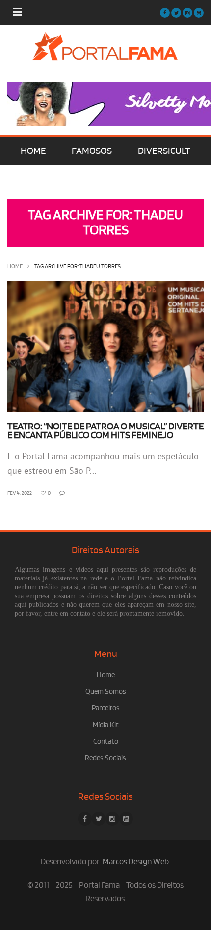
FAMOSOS (92, 151)
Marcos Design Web (136, 861)
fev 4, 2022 (19, 493)
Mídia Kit (106, 725)
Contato (105, 741)
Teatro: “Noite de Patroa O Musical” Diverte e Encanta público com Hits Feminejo (105, 431)
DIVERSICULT (164, 151)
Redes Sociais (105, 758)
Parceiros (106, 708)
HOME (33, 151)
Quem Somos (105, 691)
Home (15, 266)
